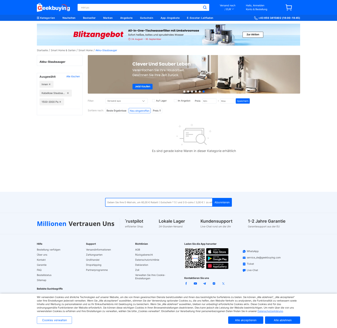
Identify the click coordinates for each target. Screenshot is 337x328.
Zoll (137, 269)
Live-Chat (252, 270)
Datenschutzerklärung (270, 311)
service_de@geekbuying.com (264, 257)
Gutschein (146, 17)
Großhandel (92, 259)
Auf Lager (161, 100)
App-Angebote (170, 17)
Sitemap (41, 280)
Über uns (42, 254)
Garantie (42, 264)
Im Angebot (184, 100)
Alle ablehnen (283, 320)
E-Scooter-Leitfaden (200, 17)
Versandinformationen (98, 249)
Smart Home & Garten (63, 50)
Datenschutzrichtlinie (147, 259)
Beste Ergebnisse (116, 110)
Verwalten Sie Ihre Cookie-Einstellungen (150, 276)
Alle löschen (73, 76)
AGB (137, 249)
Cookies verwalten (54, 320)
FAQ (39, 269)
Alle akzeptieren (245, 320)
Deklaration (141, 264)
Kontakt (41, 259)
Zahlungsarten (94, 254)
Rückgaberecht (144, 254)
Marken (108, 17)
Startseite (42, 50)
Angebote (126, 17)
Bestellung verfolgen (48, 249)
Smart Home (85, 50)
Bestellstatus (44, 274)
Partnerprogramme (97, 269)
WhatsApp (253, 251)
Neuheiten (69, 17)
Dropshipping (93, 264)
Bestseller (89, 17)
